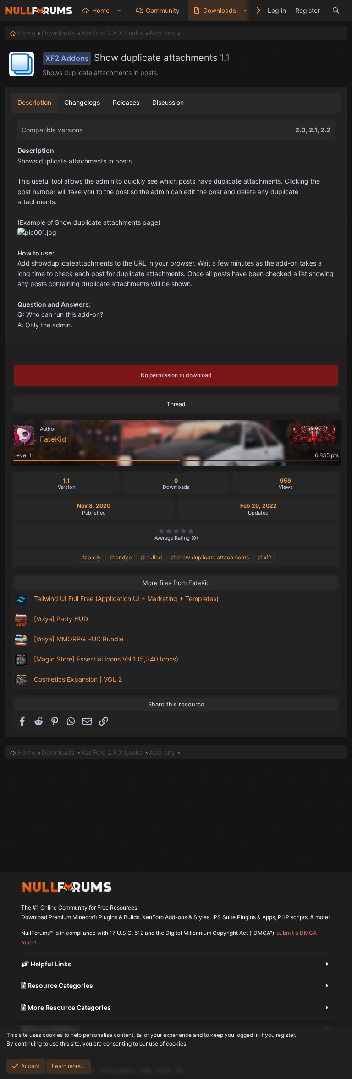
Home (101, 10)
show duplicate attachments (212, 557)
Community (163, 10)
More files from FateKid (176, 582)
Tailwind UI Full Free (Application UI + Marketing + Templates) (126, 598)
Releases (126, 102)
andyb (124, 557)
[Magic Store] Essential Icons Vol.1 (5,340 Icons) (106, 659)
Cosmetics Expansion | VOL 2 (78, 679)
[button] (118, 10)
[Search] (336, 10)
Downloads (219, 10)
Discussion (168, 102)
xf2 (267, 557)
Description (34, 102)
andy (94, 557)
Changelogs (82, 102)
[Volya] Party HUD (61, 619)
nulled (154, 557)
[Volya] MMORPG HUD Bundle (78, 639)
